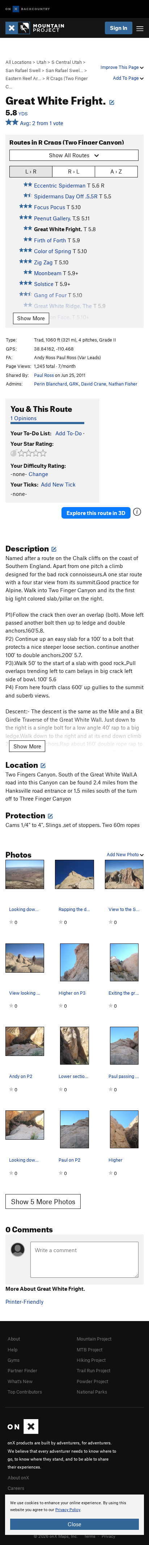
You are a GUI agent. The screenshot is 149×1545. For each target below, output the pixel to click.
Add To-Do (68, 433)
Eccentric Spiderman (60, 185)
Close (74, 1524)
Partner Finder (22, 1370)
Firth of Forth (50, 240)
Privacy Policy (67, 1509)
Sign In (118, 28)
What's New (20, 1381)
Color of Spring (52, 251)
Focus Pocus (49, 207)
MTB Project (89, 1349)
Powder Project (92, 1381)
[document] (74, 1515)
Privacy (108, 1536)
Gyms (14, 1360)
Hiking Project (91, 1360)
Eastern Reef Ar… (23, 78)
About (14, 1339)
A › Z (116, 171)
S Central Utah (66, 62)
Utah (41, 62)
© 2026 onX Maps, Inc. (56, 1536)
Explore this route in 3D (96, 513)
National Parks (92, 1392)
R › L (73, 171)
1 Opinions (23, 418)
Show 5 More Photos (43, 1201)
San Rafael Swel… (64, 70)
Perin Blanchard (50, 384)
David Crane (93, 384)
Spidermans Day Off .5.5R (66, 196)
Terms (89, 1536)
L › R (31, 171)
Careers (16, 1488)
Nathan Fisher (122, 384)
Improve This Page (120, 67)
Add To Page (126, 78)
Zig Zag (43, 262)
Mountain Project (94, 1339)
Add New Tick (58, 484)
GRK (74, 384)
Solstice (44, 284)
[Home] (38, 28)
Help (12, 1349)
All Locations (18, 62)
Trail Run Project (93, 1370)
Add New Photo (123, 854)
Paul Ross (44, 375)
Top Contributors (25, 1392)
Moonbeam (47, 273)
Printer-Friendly (24, 1301)
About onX (18, 1477)
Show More (31, 318)
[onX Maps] (23, 1432)
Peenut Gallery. (52, 218)
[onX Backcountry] (27, 9)
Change (38, 474)
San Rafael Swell (23, 70)
